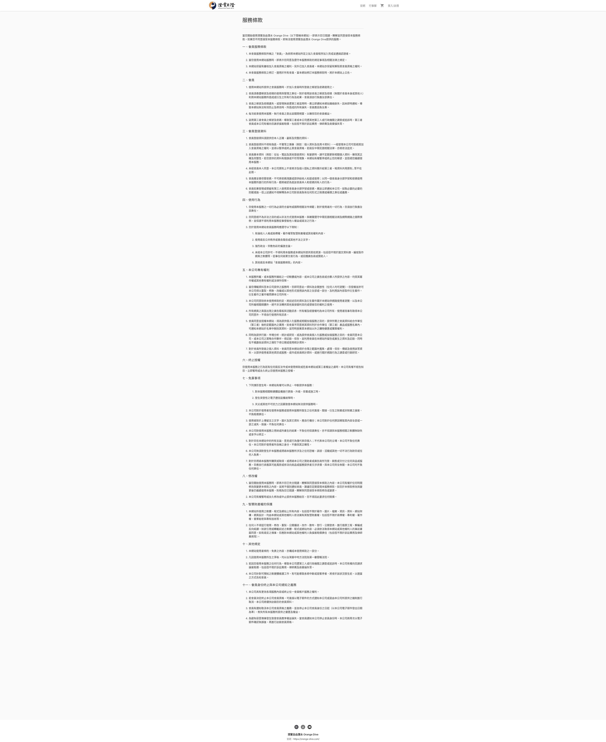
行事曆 (373, 5)
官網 (362, 5)
